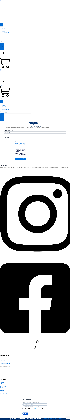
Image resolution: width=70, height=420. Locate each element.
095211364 (3, 360)
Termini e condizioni (3, 387)
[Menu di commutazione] (1, 24)
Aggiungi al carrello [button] (21, 158)
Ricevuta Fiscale (3, 391)
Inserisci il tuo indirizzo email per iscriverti (30, 402)
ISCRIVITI (25, 413)
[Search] (2, 46)
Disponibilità (2, 390)
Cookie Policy (2, 383)
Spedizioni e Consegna (4, 393)
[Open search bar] (6, 40)
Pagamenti (2, 389)
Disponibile (7, 137)
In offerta (7, 139)
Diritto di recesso (3, 386)
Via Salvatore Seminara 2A (6, 358)
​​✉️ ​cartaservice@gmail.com (5, 363)
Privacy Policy (2, 382)
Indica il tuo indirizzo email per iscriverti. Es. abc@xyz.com (30, 406)
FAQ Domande (2, 385)
